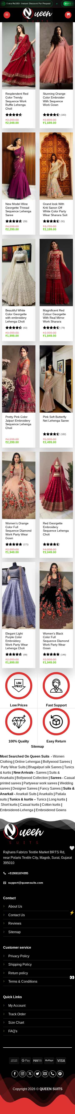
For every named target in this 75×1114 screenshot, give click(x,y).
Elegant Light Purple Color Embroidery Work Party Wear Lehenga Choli (16, 641)
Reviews (14, 923)
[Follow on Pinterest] (60, 1073)
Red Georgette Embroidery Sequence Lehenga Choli (56, 529)
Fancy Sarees (50, 788)
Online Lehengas (27, 761)
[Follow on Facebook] (14, 1073)
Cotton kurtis (51, 804)
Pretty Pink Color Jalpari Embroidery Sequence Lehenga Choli (18, 422)
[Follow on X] (29, 1073)
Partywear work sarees (40, 783)
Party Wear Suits (13, 767)
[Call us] (52, 1073)
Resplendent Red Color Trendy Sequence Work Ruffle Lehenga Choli (16, 101)
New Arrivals (23, 772)
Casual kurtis (30, 804)
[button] (7, 15)
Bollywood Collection (32, 778)
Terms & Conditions (22, 981)
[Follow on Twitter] (37, 1073)
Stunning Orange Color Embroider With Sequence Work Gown (54, 99)
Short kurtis (9, 804)
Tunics (42, 799)
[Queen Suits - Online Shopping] (37, 15)
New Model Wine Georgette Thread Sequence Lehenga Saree (18, 209)
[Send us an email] (45, 1073)
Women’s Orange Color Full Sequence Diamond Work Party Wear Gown (18, 531)
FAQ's (12, 1031)
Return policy (18, 973)
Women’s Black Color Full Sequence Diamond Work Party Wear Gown (56, 641)
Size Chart (16, 1022)
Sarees (41, 772)
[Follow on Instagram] (22, 1073)
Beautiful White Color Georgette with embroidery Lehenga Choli (16, 316)
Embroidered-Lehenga (16, 810)
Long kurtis (57, 799)
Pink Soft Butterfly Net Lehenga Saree (56, 418)
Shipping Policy (20, 964)
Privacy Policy (18, 956)
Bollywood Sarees (56, 761)
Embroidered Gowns (51, 810)
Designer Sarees (25, 788)
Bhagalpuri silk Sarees (45, 767)
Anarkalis (46, 794)
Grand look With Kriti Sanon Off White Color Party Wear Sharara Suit (55, 209)
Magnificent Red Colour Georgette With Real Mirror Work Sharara (54, 316)
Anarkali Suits (26, 794)
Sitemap (37, 746)
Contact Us (16, 915)
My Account (16, 1005)
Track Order (17, 1014)
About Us (15, 906)
